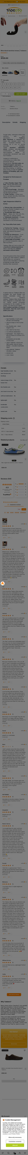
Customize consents (15, 1141)
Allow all (15, 1145)
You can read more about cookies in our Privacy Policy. (14, 1133)
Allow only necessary (15, 1137)
